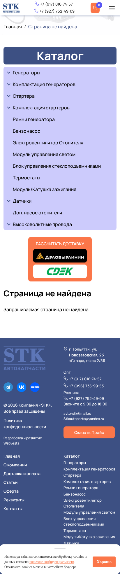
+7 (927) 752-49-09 (57, 11)
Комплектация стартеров (41, 107)
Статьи (10, 482)
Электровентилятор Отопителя (48, 142)
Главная (12, 26)
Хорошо (104, 562)
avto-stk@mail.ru (77, 413)
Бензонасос (26, 131)
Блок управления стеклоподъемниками (57, 166)
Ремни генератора (34, 119)
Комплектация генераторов (44, 84)
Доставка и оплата (21, 473)
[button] (112, 8)
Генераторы (26, 72)
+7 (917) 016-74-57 (56, 4)
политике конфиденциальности (51, 562)
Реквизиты (13, 500)
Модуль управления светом (44, 154)
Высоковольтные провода (42, 224)
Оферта (11, 491)
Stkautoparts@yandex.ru (83, 418)
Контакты (12, 508)
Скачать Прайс (89, 432)
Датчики (22, 201)
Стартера (24, 96)
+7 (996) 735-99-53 (86, 385)
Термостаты (26, 177)
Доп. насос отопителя (37, 212)
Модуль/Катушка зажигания (44, 189)
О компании (15, 465)
